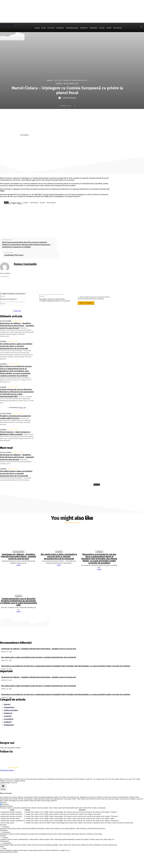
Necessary (5, 804)
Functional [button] (3, 825)
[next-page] (73, 615)
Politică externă (68, 83)
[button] (141, 26)
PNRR (13, 203)
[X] (137, 26)
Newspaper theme (13, 767)
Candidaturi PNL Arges (13, 255)
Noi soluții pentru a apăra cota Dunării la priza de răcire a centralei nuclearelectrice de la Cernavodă (16, 346)
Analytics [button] (3, 836)
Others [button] (2, 846)
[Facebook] (131, 26)
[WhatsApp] (87, 140)
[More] (94, 140)
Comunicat (3, 364)
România (19, 203)
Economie (49, 80)
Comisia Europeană (15, 202)
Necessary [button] (3, 802)
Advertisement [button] (4, 841)
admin (18, 565)
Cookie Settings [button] (5, 782)
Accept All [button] (13, 782)
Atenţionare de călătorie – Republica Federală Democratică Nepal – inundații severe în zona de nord (17, 325)
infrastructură (34, 202)
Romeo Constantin (69, 97)
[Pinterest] (80, 140)
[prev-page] (71, 615)
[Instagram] (134, 26)
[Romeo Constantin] (60, 98)
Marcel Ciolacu (51, 202)
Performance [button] (4, 830)
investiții (42, 202)
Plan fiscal (8, 203)
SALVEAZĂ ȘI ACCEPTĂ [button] (9, 852)
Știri (76, 83)
